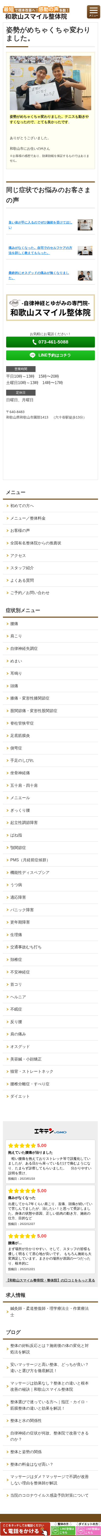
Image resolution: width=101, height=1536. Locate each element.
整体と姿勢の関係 (26, 1452)
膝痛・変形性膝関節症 (30, 698)
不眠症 (16, 1009)
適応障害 (18, 897)
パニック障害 (22, 910)
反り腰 (16, 1022)
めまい (16, 661)
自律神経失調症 (24, 648)
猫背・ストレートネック (31, 1071)
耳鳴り (16, 673)
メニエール (20, 798)
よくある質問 (22, 580)
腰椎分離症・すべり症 (30, 1084)
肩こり (16, 636)
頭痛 (14, 686)
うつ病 (16, 885)
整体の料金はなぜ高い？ (31, 1464)
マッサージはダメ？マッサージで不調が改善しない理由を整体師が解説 (49, 1480)
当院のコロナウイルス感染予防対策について (49, 1495)
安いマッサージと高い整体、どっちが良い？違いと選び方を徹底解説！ (49, 1367)
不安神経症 (20, 972)
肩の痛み (18, 1034)
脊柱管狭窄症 (22, 723)
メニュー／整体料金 (28, 518)
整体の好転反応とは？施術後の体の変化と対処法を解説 (49, 1348)
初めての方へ (22, 506)
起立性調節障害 (24, 822)
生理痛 (16, 935)
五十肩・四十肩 (24, 785)
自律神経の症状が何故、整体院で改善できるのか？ (49, 1436)
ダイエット (20, 1096)
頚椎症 (16, 959)
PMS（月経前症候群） (30, 860)
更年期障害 (20, 922)
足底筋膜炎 (20, 735)
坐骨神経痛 (20, 773)
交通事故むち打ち (26, 947)
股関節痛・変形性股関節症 (33, 711)
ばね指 (16, 835)
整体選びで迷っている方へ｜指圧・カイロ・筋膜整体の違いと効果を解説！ (49, 1405)
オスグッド (20, 1046)
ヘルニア (18, 997)
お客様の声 (20, 530)
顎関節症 (18, 848)
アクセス (18, 555)
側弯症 (16, 748)
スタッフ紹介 (22, 568)
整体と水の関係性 (26, 1420)
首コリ (16, 984)
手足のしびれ (22, 760)
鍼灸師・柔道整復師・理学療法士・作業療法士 (49, 1311)
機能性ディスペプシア (30, 872)
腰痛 (14, 624)
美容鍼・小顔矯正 (26, 1059)
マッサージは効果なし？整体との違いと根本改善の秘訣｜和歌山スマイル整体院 (49, 1386)
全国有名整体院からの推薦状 (35, 543)
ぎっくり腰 (20, 810)
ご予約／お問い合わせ (30, 593)
